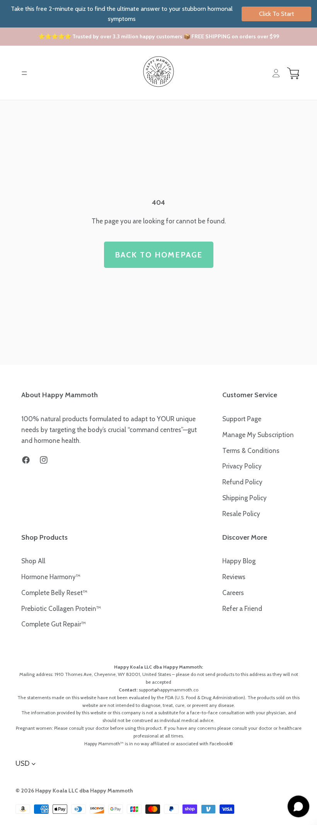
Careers (233, 593)
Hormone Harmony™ (50, 577)
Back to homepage (159, 254)
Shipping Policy (244, 498)
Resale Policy (241, 514)
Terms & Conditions (251, 451)
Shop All (33, 561)
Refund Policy (242, 482)
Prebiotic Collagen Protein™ (61, 608)
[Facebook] (26, 460)
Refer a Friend (242, 608)
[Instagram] (43, 460)
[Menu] (24, 73)
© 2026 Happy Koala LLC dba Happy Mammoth (74, 790)
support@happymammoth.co (168, 690)
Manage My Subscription (258, 435)
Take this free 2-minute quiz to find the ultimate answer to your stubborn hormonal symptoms (152, 13)
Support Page (241, 419)
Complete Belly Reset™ (54, 593)
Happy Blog (239, 561)
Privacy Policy (242, 466)
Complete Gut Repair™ (53, 624)
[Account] (276, 73)
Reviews (233, 577)
